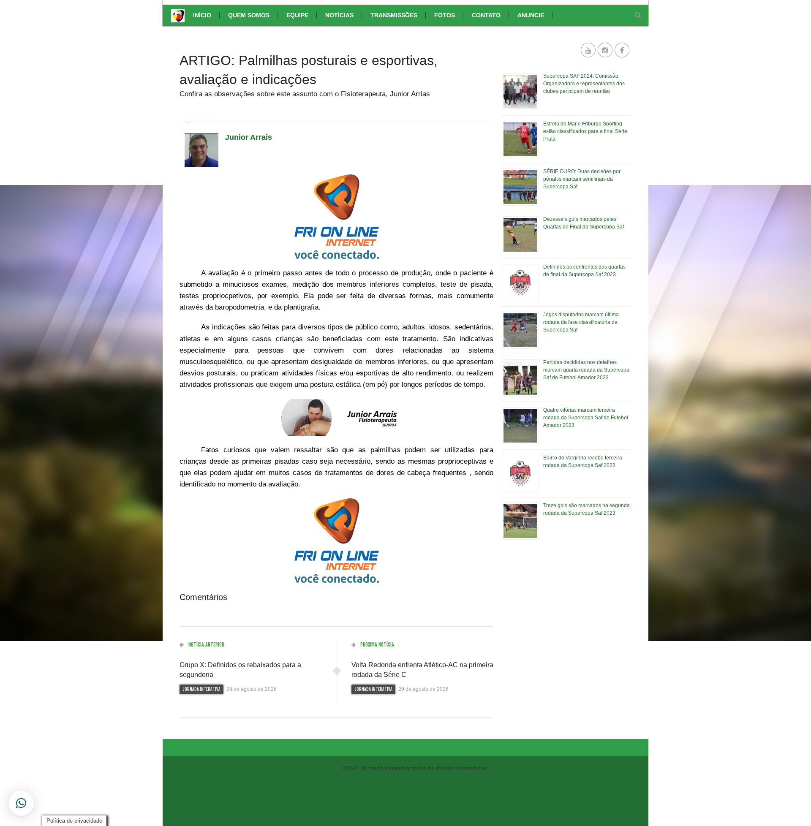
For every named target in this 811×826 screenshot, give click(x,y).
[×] (21, 803)
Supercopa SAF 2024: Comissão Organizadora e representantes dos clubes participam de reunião (584, 83)
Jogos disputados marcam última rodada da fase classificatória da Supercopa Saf (581, 322)
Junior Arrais (248, 137)
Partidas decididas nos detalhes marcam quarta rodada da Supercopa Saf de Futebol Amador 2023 (586, 369)
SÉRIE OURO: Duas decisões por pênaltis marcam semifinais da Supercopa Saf (581, 179)
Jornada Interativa (201, 689)
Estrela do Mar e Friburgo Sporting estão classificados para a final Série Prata (585, 131)
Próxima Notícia (376, 644)
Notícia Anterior (205, 644)
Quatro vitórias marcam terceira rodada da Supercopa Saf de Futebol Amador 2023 (585, 417)
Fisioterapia (201, 112)
